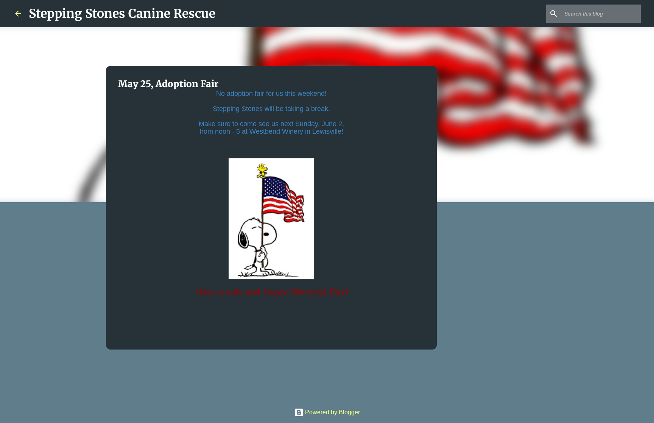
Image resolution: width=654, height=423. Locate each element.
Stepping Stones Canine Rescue (122, 13)
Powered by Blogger (332, 412)
